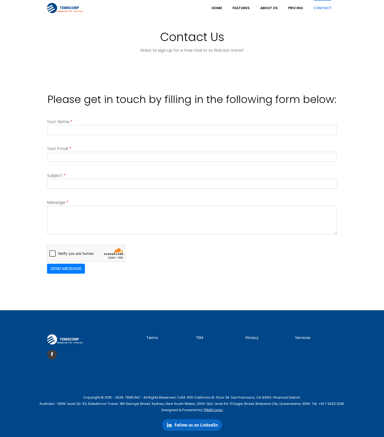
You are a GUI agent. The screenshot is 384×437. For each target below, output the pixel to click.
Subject (56, 175)
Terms (152, 337)
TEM (199, 337)
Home (217, 7)
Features (241, 7)
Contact (322, 7)
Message (57, 202)
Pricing (295, 7)
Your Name (60, 122)
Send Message (66, 269)
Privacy (252, 337)
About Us (269, 7)
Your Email (59, 149)
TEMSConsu (213, 410)
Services (302, 337)
